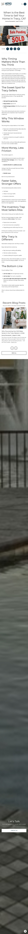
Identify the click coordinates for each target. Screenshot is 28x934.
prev (12, 348)
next (15, 348)
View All (14, 353)
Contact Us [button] (14, 830)
